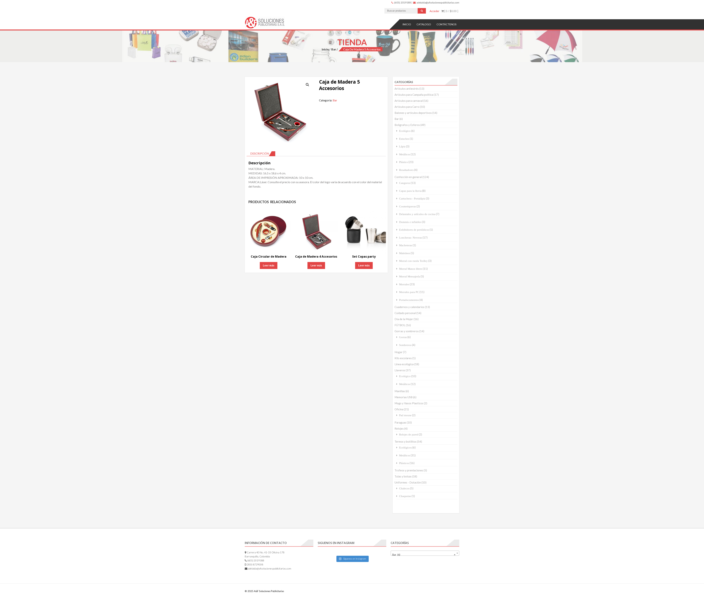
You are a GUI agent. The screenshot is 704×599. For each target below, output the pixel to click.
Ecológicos (405, 447)
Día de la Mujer (404, 319)
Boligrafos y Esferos (407, 125)
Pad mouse (405, 415)
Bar (333, 49)
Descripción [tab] (259, 153)
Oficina (399, 409)
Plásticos (404, 463)
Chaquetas (405, 496)
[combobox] (425, 553)
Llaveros (400, 370)
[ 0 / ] (451, 11)
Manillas (400, 391)
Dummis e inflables (410, 222)
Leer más (268, 265)
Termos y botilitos (406, 441)
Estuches (404, 138)
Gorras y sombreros (407, 331)
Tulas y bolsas (403, 476)
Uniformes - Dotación (408, 482)
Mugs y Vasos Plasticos (409, 403)
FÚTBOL (400, 325)
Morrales (404, 284)
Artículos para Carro (407, 106)
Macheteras (405, 245)
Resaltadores (406, 169)
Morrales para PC (409, 292)
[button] (307, 84)
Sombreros (405, 345)
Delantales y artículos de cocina (417, 214)
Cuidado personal (405, 313)
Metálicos (404, 154)
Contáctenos (446, 24)
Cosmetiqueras (407, 206)
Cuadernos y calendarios (409, 307)
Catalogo (424, 24)
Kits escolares (403, 358)
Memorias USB (403, 397)
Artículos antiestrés (407, 88)
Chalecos (404, 488)
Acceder (434, 11)
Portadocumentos (409, 299)
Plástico (403, 162)
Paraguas (400, 422)
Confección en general (408, 177)
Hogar (398, 352)
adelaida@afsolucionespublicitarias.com (437, 2)
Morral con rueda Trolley (413, 260)
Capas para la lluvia (410, 190)
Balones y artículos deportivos (413, 112)
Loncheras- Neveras (410, 237)
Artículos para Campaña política (414, 94)
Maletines (404, 253)
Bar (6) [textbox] (423, 554)
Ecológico (405, 130)
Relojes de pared (408, 434)
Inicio (406, 24)
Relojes (399, 428)
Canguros (404, 183)
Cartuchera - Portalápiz (412, 198)
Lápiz (402, 146)
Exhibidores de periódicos (414, 229)
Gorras (403, 337)
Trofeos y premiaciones (409, 470)
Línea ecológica (404, 364)
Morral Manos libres (410, 268)
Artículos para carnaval (409, 100)
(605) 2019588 (402, 2)
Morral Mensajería (409, 276)
